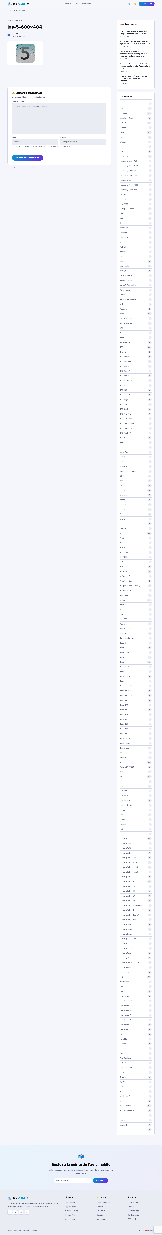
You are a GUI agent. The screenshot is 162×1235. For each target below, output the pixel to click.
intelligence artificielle (128, 471)
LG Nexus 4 (124, 571)
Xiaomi (122, 1120)
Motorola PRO (125, 629)
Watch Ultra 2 (125, 1096)
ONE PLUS (124, 757)
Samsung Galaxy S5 (127, 901)
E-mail (63, 137)
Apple (122, 132)
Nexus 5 (123, 643)
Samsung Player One (128, 939)
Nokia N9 (123, 719)
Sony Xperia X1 (126, 1020)
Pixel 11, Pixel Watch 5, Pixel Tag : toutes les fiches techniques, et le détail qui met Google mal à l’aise (133, 54)
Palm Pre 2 (124, 796)
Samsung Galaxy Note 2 (129, 867)
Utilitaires (123, 1077)
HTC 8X (123, 352)
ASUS (122, 147)
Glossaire (123, 309)
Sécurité (100, 1215)
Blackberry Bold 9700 (128, 161)
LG (121, 533)
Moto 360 (123, 619)
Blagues (123, 199)
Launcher (123, 528)
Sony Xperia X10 (126, 1025)
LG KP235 (123, 557)
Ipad (121, 481)
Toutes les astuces (104, 1202)
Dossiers (123, 252)
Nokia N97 (124, 734)
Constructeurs (125, 237)
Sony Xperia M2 (126, 1006)
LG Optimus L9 (125, 590)
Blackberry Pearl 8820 (128, 175)
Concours (123, 233)
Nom (14, 137)
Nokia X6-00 (125, 738)
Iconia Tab (124, 452)
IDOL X (122, 462)
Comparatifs (70, 1219)
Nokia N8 (123, 710)
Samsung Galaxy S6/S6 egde (131, 905)
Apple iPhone (70, 1207)
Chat (121, 218)
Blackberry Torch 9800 (129, 185)
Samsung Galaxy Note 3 (129, 872)
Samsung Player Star (128, 943)
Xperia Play (124, 1125)
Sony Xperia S (125, 1010)
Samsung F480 (125, 848)
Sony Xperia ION (126, 1001)
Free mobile (124, 266)
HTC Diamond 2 (126, 380)
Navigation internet (127, 638)
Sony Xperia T (125, 1015)
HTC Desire (124, 357)
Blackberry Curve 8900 (129, 171)
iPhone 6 (123, 514)
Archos (122, 137)
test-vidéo (124, 1049)
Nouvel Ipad (124, 748)
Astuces (123, 142)
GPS (121, 328)
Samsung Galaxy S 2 (127, 881)
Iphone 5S (123, 509)
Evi (121, 256)
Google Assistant (126, 318)
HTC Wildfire (125, 438)
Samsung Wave (126, 958)
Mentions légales (134, 1211)
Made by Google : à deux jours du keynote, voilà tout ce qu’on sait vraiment (133, 78)
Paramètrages (125, 800)
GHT (121, 304)
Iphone (122, 490)
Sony (122, 991)
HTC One (123, 404)
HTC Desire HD (126, 361)
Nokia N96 (124, 729)
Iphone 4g (124, 495)
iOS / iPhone (101, 1211)
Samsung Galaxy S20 (128, 886)
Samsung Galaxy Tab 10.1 (129, 915)
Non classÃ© (125, 743)
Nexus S (123, 657)
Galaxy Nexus (125, 271)
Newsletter (146, 4)
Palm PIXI (123, 791)
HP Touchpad (125, 342)
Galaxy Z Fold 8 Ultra (128, 285)
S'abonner (100, 1180)
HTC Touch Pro (126, 428)
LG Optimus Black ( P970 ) (130, 586)
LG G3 (122, 538)
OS (121, 777)
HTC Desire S (125, 366)
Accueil (10, 11)
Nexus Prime (124, 652)
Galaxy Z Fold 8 (126, 280)
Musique (123, 633)
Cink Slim (123, 223)
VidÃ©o (123, 1082)
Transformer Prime (127, 1068)
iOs (76, 4)
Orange (122, 772)
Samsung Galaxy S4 (127, 896)
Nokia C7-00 (125, 676)
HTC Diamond (125, 376)
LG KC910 (123, 548)
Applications (101, 1219)
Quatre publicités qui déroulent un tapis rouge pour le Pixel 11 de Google (135, 43)
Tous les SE (124, 1063)
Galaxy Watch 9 (126, 275)
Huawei (122, 443)
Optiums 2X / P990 (127, 767)
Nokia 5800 (124, 667)
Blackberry (124, 156)
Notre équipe (133, 1202)
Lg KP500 (123, 562)
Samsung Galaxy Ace (128, 858)
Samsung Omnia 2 (126, 929)
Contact (131, 1207)
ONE (121, 753)
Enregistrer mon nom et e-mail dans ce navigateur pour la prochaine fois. (42, 146)
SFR (121, 977)
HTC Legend (125, 395)
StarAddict (123, 1039)
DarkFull (123, 247)
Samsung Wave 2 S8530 (129, 963)
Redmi (122, 829)
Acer (121, 109)
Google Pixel (70, 1215)
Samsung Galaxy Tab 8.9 (129, 920)
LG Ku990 (123, 567)
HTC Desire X (125, 371)
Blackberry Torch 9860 (129, 190)
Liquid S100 (124, 595)
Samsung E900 (125, 843)
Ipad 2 (122, 485)
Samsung (123, 839)
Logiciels (123, 600)
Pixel (121, 815)
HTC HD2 (123, 390)
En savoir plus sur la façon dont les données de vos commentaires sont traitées (74, 168)
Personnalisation (126, 805)
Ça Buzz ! (123, 214)
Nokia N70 (124, 705)
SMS (121, 986)
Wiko (122, 1101)
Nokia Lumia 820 (126, 695)
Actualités (123, 113)
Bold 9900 (124, 204)
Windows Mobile (126, 1106)
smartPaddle (124, 982)
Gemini (122, 295)
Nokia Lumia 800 (126, 691)
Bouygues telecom (127, 209)
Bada (122, 151)
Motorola (123, 624)
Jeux (121, 524)
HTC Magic (124, 400)
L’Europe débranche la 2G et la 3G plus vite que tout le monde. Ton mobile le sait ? (135, 66)
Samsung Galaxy (126, 853)
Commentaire (19, 101)
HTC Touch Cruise (127, 423)
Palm (121, 786)
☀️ (135, 4)
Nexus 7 (123, 648)
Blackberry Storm (126, 180)
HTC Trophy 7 (125, 433)
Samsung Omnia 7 (127, 934)
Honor (122, 338)
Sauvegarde (124, 972)
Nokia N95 (124, 724)
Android (68, 4)
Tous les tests (70, 1202)
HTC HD (123, 385)
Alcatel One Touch (127, 118)
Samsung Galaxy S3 (127, 891)
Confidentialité (133, 1215)
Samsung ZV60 (126, 967)
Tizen (122, 1053)
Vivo (121, 1087)
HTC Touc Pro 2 (126, 419)
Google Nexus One (127, 323)
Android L (123, 128)
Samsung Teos (125, 953)
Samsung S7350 (126, 948)
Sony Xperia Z (125, 1029)
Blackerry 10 (124, 194)
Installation (124, 466)
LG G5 (122, 543)
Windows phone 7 (127, 1111)
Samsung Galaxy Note (128, 862)
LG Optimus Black (126, 581)
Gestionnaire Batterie (128, 299)
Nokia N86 (124, 714)
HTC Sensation (125, 414)
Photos (122, 810)
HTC (121, 347)
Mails (121, 614)
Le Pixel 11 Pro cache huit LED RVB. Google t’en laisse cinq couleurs (134, 33)
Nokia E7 (123, 681)
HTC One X (124, 409)
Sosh (121, 1034)
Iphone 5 (123, 505)
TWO (122, 1072)
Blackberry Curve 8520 (129, 166)
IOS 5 (122, 476)
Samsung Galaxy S (127, 877)
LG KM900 (124, 552)
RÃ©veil (123, 824)
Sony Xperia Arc (126, 996)
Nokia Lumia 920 (126, 700)
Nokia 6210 (124, 672)
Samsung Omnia (126, 924)
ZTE (121, 1130)
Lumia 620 (123, 605)
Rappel (122, 820)
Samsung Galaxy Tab (128, 910)
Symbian (123, 1044)
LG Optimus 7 (125, 576)
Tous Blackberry (126, 1058)
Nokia (122, 662)
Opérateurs (86, 4)
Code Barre (124, 228)
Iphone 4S (124, 500)
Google (122, 314)
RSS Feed (132, 1219)
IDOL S (122, 457)
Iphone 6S (124, 519)
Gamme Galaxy (125, 290)
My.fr (21, 3)
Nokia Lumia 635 (126, 686)
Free (121, 261)
